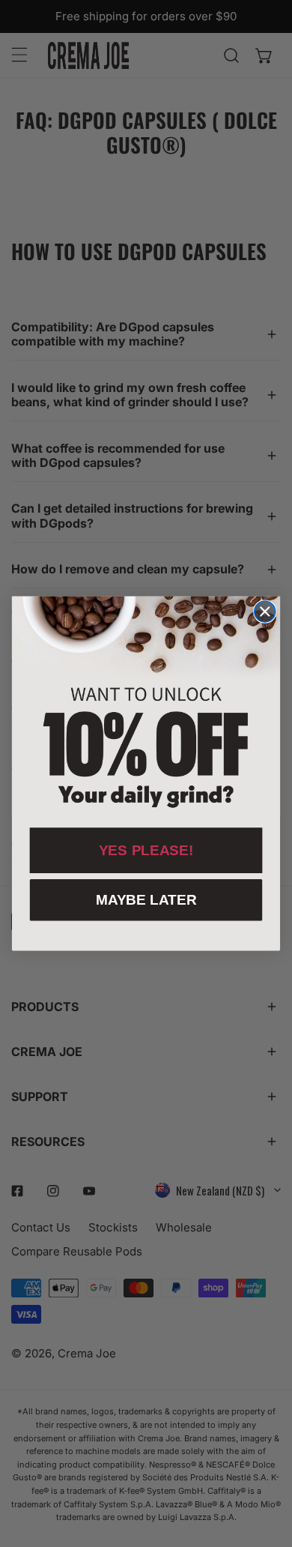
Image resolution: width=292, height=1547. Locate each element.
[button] (146, 706)
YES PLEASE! (146, 850)
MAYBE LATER (146, 900)
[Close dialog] (265, 611)
